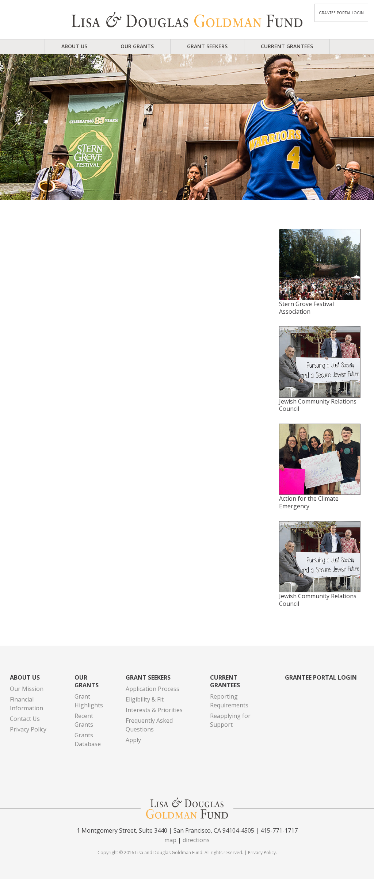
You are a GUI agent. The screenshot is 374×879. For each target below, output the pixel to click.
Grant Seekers (207, 46)
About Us (74, 46)
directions (196, 840)
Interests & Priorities (154, 710)
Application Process (152, 689)
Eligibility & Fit (145, 699)
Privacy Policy (28, 729)
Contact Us (25, 719)
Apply (133, 740)
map (170, 840)
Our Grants (137, 46)
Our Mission (26, 689)
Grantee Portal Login (341, 12)
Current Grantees (287, 46)
